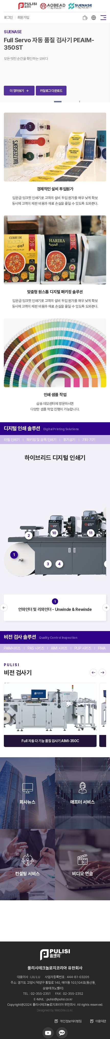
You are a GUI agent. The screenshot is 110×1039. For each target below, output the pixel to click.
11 (90, 533)
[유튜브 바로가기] (48, 1032)
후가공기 (69, 440)
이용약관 (100, 1021)
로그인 (8, 17)
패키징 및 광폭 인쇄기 (41, 440)
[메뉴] (103, 17)
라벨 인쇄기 (11, 440)
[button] (4, 607)
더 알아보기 (19, 91)
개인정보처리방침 (71, 1021)
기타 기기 (88, 440)
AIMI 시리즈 (59, 648)
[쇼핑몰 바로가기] (85, 17)
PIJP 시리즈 (82, 648)
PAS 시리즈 (36, 648)
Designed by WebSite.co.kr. (55, 1010)
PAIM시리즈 (12, 648)
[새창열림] (93, 17)
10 (54, 533)
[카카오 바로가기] (62, 1032)
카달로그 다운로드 (51, 91)
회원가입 (23, 17)
